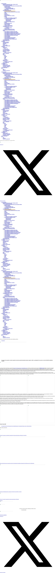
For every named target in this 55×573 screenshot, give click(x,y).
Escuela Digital (5, 113)
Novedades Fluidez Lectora (22, 426)
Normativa (4, 51)
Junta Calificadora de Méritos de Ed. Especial (11, 35)
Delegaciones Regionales (9, 8)
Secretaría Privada (7, 6)
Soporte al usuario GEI (6, 70)
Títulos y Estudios (5, 128)
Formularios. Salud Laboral (8, 61)
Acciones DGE (6, 9)
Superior (5, 22)
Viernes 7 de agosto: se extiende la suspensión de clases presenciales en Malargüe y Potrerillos (13, 435)
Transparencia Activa (6, 39)
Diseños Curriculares (6, 110)
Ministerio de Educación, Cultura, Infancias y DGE (10, 4)
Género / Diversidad (6, 53)
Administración (6, 95)
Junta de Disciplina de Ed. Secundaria (9, 37)
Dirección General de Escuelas (7, 73)
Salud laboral (5, 60)
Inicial (5, 12)
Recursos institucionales (6, 45)
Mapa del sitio (5, 131)
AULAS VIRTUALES (4, 67)
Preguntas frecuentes (6, 49)
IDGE (5, 125)
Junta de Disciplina (7, 36)
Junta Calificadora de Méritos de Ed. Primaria (11, 32)
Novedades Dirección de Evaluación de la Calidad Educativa (9, 426)
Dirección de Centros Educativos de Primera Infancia (12, 80)
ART (3, 122)
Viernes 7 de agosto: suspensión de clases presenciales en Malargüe (9, 499)
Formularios (6, 48)
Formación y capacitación (6, 134)
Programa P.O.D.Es (7, 92)
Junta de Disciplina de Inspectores (9, 38)
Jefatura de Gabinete (7, 7)
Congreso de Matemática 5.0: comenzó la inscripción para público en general (10, 491)
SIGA (5, 57)
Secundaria (6, 14)
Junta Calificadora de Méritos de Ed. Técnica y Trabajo (12, 33)
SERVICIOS (3, 46)
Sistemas (4, 54)
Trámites (4, 116)
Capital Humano (6, 28)
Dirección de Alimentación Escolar (9, 29)
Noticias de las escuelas (6, 65)
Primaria (5, 13)
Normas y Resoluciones (7, 52)
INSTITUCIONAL (3, 3)
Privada (5, 16)
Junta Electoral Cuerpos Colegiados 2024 (10, 107)
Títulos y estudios (7, 24)
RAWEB (5, 59)
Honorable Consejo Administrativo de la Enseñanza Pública (13, 5)
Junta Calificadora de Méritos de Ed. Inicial (10, 31)
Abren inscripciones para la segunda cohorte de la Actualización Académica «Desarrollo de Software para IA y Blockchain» (17, 463)
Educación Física (8, 89)
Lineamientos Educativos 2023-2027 (9, 77)
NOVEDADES (3, 63)
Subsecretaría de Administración (7, 26)
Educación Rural (8, 20)
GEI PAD (5, 56)
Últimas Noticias (5, 64)
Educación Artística (9, 19)
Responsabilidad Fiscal (6, 40)
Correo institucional (6, 62)
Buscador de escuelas (6, 119)
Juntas (4, 30)
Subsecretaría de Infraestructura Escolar (9, 98)
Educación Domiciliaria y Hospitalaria (11, 86)
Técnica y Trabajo (7, 83)
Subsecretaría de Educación (7, 10)
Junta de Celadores (7, 104)
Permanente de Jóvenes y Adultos (9, 15)
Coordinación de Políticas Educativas (9, 11)
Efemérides (4, 43)
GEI (5, 55)
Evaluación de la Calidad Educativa (9, 21)
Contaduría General (9, 27)
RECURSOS (3, 41)
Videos (4, 44)
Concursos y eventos (6, 66)
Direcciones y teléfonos (6, 50)
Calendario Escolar (5, 42)
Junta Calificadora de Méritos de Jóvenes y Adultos (12, 34)
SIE (4, 58)
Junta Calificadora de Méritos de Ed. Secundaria (11, 101)
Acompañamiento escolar (8, 23)
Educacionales (5, 47)
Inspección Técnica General (8, 25)
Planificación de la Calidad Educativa (9, 18)
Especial (5, 17)
